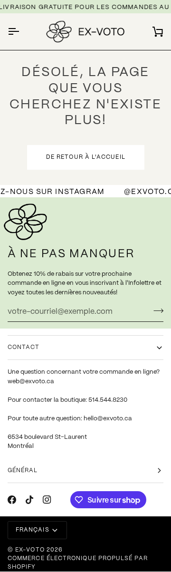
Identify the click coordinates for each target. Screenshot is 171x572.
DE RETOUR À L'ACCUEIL (85, 157)
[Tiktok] (29, 499)
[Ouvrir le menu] (22, 31)
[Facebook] (12, 499)
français (32, 530)
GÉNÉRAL (23, 470)
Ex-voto (30, 550)
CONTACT (24, 347)
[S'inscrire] (155, 310)
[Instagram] (47, 499)
